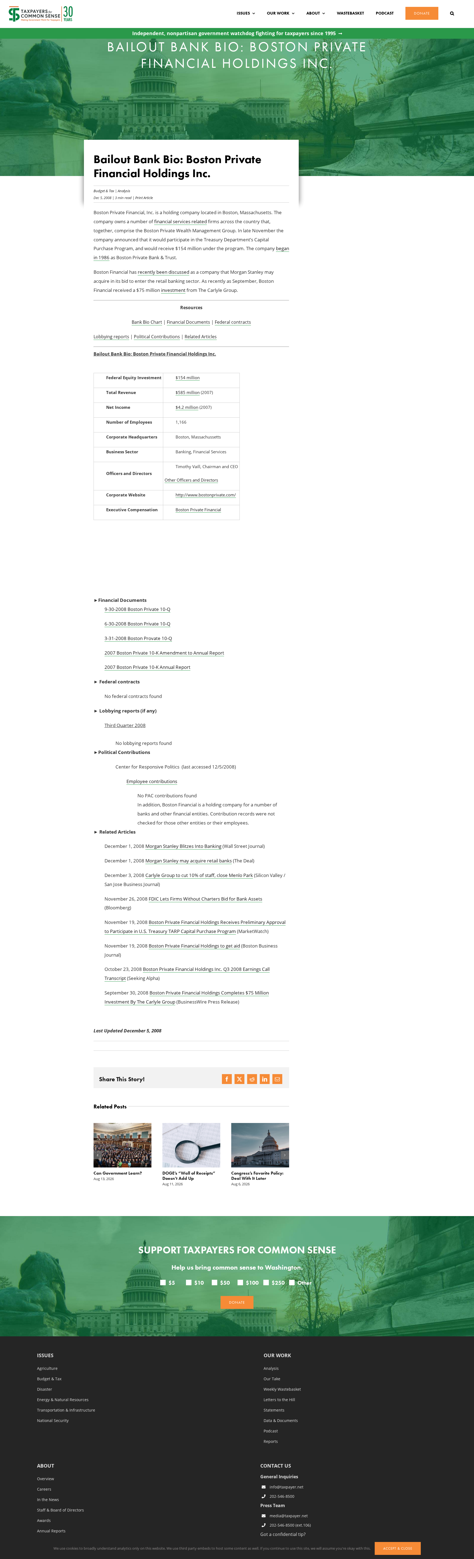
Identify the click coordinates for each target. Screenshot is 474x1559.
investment (173, 290)
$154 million (188, 377)
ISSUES (45, 1356)
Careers (44, 1489)
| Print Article (142, 197)
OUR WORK (277, 1356)
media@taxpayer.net (289, 1515)
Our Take (272, 1378)
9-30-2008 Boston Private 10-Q (137, 609)
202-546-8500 (282, 1496)
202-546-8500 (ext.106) (290, 1525)
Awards (44, 1520)
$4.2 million (187, 407)
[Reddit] (252, 1079)
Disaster (44, 1389)
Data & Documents (281, 1420)
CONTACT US (275, 1465)
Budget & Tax (104, 190)
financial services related (180, 221)
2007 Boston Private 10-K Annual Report (147, 667)
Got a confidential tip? (283, 1534)
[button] (452, 13)
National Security (53, 1420)
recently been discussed (163, 272)
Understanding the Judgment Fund (250, 1175)
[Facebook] (227, 1079)
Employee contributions (151, 781)
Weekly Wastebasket (282, 1389)
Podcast (271, 1431)
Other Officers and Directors (191, 480)
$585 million (188, 392)
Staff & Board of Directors (60, 1510)
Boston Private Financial (198, 509)
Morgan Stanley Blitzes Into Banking (183, 846)
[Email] (277, 1079)
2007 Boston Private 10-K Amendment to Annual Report (164, 653)
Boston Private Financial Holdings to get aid (194, 946)
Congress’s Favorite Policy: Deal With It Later (188, 1175)
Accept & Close (397, 1548)
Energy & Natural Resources (63, 1399)
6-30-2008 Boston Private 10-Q (137, 624)
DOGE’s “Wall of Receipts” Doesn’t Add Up (120, 1175)
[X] (239, 1079)
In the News (48, 1499)
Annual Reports (51, 1531)
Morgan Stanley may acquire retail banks (188, 860)
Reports (271, 1441)
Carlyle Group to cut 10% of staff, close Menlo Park (199, 875)
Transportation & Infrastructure (66, 1410)
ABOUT (45, 1466)
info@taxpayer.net (286, 1487)
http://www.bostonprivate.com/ (206, 495)
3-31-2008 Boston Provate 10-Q (138, 638)
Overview (45, 1478)
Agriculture (47, 1368)
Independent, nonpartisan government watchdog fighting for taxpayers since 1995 (234, 33)
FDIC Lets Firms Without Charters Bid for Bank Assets (205, 899)
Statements (274, 1410)
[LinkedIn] (264, 1079)
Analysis (124, 190)
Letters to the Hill (279, 1399)
